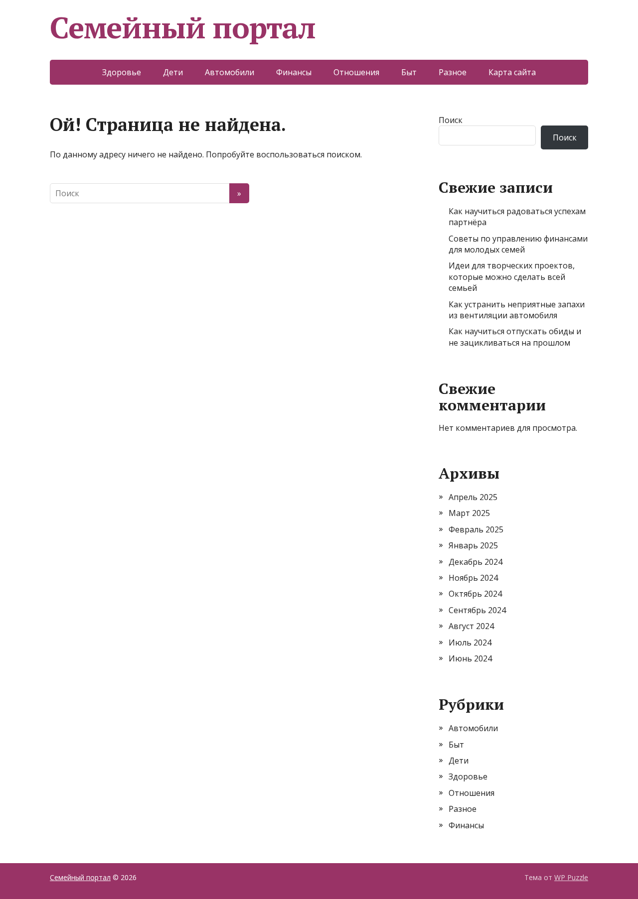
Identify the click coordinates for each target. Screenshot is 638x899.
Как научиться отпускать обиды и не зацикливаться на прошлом (515, 337)
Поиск (451, 120)
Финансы (294, 72)
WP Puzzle (571, 877)
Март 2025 (469, 513)
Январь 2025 (473, 545)
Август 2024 (471, 626)
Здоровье (121, 72)
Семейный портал (183, 27)
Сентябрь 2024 (477, 610)
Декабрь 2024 (475, 561)
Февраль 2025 (476, 529)
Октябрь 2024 (475, 593)
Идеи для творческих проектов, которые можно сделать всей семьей (512, 276)
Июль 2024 (470, 642)
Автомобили (229, 72)
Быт (409, 72)
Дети (173, 72)
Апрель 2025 (473, 497)
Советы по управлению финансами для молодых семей (518, 244)
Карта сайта (512, 72)
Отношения (356, 72)
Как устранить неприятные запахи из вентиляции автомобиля (517, 310)
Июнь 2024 (470, 658)
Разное (453, 72)
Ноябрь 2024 (473, 577)
